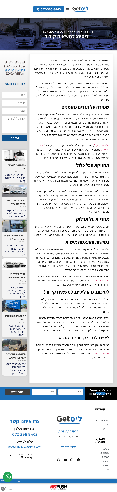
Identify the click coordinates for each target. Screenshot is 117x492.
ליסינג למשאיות (74, 31)
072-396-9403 (25, 434)
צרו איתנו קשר (102, 353)
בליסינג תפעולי (101, 145)
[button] (67, 9)
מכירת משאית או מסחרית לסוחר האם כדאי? (17, 277)
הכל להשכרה (102, 280)
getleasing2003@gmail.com (24, 446)
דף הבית (88, 31)
